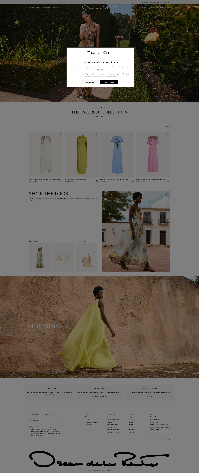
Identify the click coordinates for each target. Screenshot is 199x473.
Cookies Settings (90, 82)
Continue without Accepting (100, 58)
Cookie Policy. (114, 76)
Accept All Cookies (109, 82)
